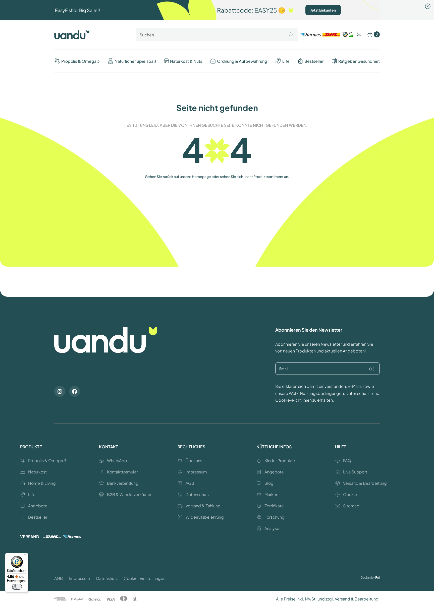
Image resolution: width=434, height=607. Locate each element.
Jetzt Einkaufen (323, 10)
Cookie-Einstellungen (145, 578)
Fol (377, 577)
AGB (58, 578)
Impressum (79, 578)
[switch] (17, 587)
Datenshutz (107, 578)
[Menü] (25, 556)
